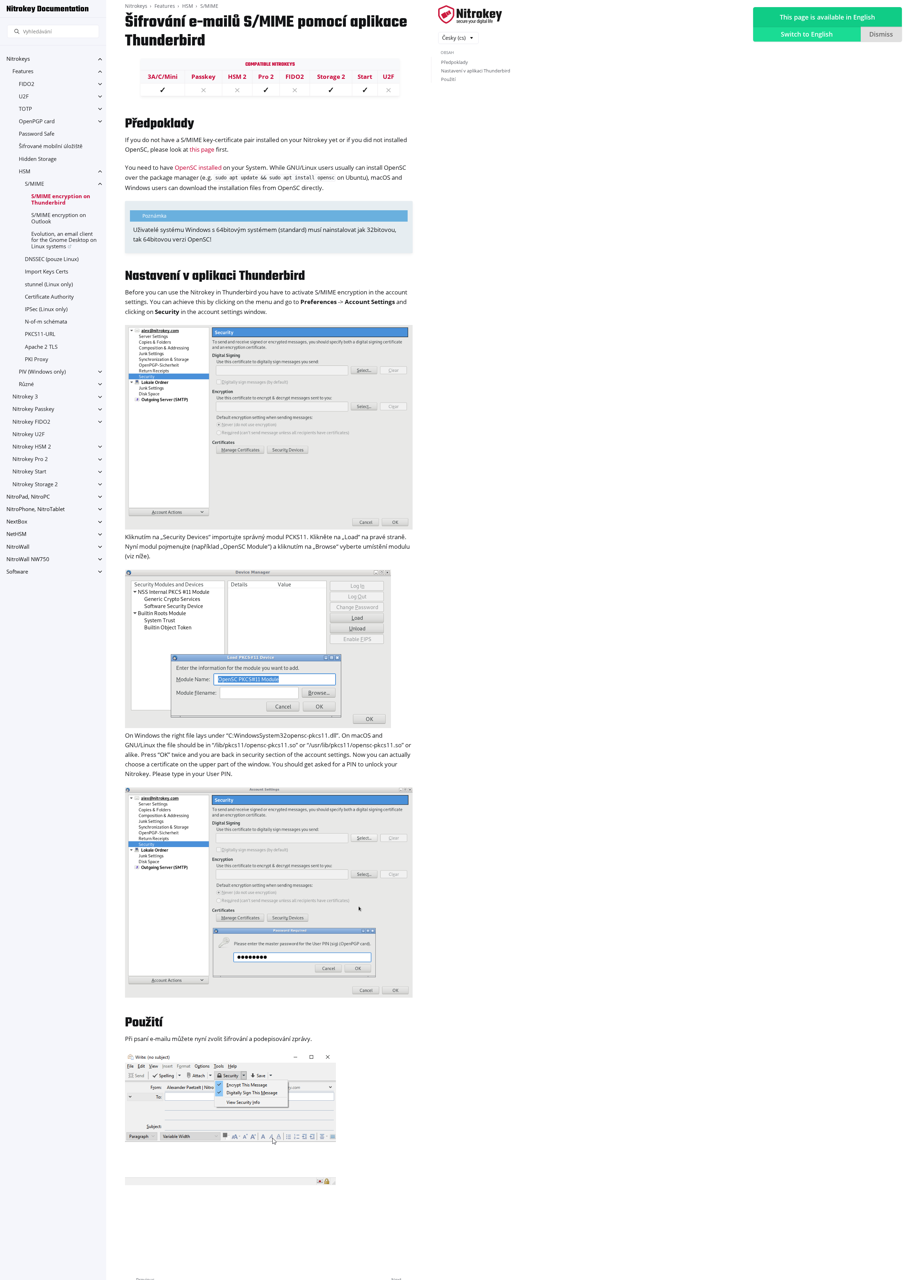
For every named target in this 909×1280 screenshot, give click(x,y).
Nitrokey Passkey (33, 409)
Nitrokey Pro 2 (30, 459)
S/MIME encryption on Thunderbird (60, 200)
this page (202, 149)
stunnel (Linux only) (49, 284)
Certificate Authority (49, 296)
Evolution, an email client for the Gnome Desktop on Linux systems (64, 240)
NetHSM (16, 534)
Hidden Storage (37, 159)
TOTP (25, 109)
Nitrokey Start (29, 472)
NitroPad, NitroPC (28, 496)
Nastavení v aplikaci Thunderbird (475, 70)
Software (17, 571)
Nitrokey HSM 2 (31, 446)
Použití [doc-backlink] (144, 1023)
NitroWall (17, 546)
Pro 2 (266, 76)
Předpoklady (454, 62)
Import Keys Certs (46, 272)
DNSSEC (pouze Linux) (51, 259)
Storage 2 (331, 76)
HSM (25, 171)
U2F (24, 96)
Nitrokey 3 (25, 397)
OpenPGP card (37, 121)
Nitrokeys (18, 59)
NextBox (16, 522)
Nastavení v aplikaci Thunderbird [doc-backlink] (215, 276)
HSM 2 (237, 76)
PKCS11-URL (40, 334)
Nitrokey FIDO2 (31, 421)
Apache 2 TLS (41, 347)
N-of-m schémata (46, 322)
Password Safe (36, 134)
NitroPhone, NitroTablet (35, 509)
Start (365, 76)
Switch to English (807, 34)
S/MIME (34, 184)
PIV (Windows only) (42, 371)
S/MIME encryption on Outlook (58, 218)
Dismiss (881, 34)
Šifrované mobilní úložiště (50, 146)
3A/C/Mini (163, 76)
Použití (448, 79)
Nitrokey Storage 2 (35, 484)
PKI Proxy (36, 359)
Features (22, 71)
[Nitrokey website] (470, 15)
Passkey (203, 76)
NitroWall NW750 (27, 559)
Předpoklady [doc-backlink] (159, 124)
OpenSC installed (198, 167)
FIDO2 (26, 84)
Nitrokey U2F (28, 434)
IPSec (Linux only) (46, 309)
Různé (26, 384)
